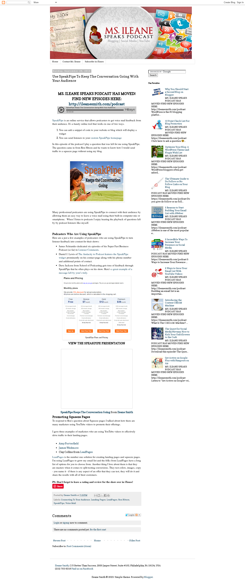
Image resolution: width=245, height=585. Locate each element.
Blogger (148, 577)
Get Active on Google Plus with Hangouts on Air (177, 360)
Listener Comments (88, 249)
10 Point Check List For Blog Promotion (177, 122)
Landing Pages (98, 499)
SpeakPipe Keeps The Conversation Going (85, 412)
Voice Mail (71, 503)
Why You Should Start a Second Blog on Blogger (176, 92)
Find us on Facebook (82, 568)
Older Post (134, 540)
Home (55, 61)
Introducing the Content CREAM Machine (173, 302)
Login (56, 522)
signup (66, 522)
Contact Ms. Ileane (71, 61)
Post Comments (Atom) (79, 546)
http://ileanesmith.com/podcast (97, 104)
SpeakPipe (58, 120)
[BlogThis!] (98, 495)
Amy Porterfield (68, 443)
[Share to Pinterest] (108, 495)
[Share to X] (102, 495)
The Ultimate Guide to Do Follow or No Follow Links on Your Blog (177, 182)
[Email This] (95, 495)
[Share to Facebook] (105, 495)
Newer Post (59, 540)
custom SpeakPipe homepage (106, 137)
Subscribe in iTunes (94, 61)
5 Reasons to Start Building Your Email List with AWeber (175, 210)
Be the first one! (98, 529)
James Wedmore (68, 447)
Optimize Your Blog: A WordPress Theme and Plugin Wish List (177, 149)
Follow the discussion (138, 514)
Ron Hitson (123, 499)
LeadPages (86, 452)
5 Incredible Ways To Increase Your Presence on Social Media (176, 243)
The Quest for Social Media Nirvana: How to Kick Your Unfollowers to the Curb (177, 332)
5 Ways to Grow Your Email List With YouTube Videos (176, 271)
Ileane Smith (125, 412)
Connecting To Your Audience (75, 499)
